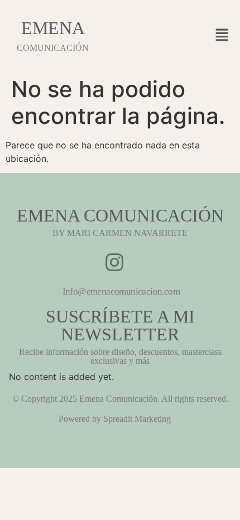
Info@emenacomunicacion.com (121, 291)
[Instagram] (114, 262)
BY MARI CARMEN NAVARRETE (120, 233)
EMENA (53, 28)
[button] (222, 35)
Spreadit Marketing (137, 418)
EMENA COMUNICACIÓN (120, 215)
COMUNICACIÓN (53, 47)
